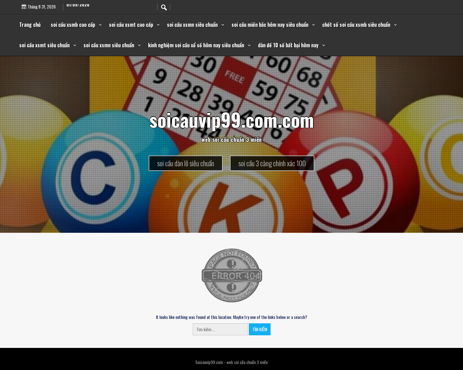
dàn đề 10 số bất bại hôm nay (288, 45)
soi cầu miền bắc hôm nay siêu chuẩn (270, 24)
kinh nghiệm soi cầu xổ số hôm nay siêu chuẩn (196, 45)
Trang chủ (30, 24)
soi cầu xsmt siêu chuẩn (44, 45)
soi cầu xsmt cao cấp (131, 24)
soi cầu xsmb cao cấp (73, 24)
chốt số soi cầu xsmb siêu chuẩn (356, 24)
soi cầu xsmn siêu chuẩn (192, 24)
